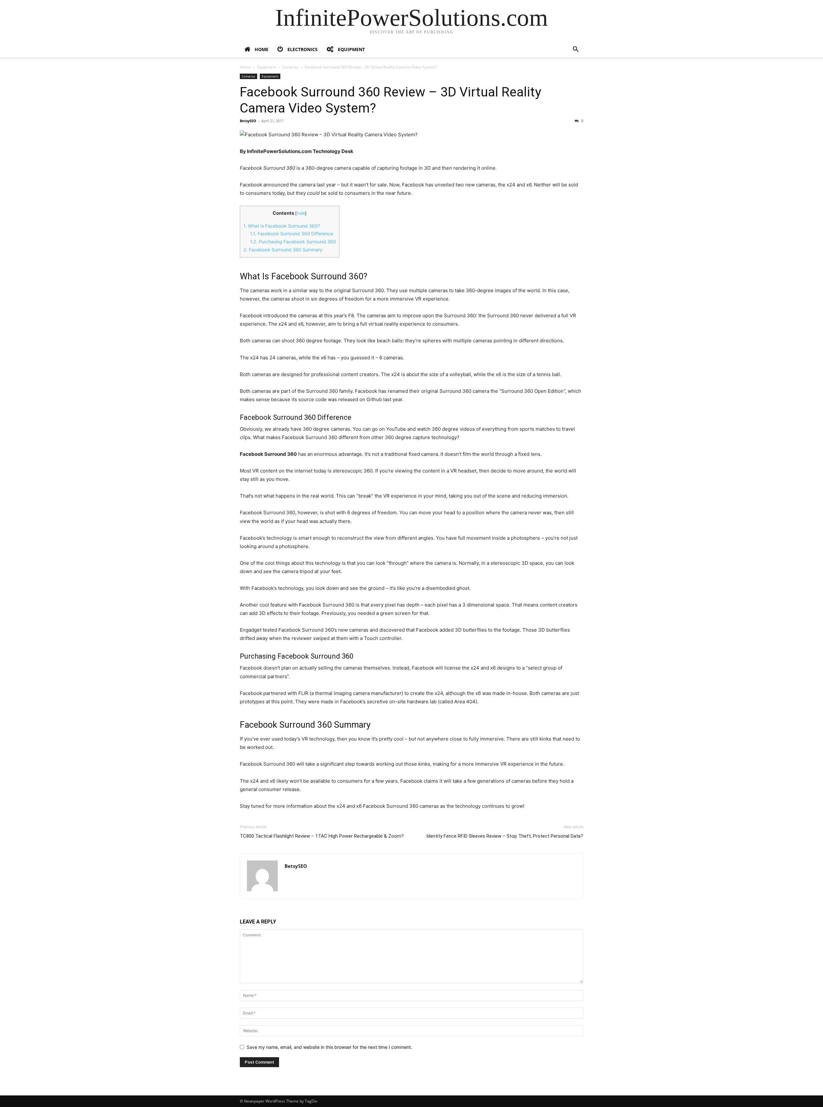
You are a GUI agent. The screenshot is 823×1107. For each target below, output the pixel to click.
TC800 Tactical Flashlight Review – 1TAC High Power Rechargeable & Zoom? (322, 836)
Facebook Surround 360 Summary (282, 249)
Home (245, 67)
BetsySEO (248, 120)
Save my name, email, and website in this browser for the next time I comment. (329, 1047)
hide (301, 213)
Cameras (290, 67)
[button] (575, 50)
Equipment (266, 67)
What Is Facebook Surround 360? (281, 226)
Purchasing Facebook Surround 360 (293, 241)
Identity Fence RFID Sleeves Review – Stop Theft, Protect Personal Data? (504, 836)
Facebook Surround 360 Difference (291, 233)
